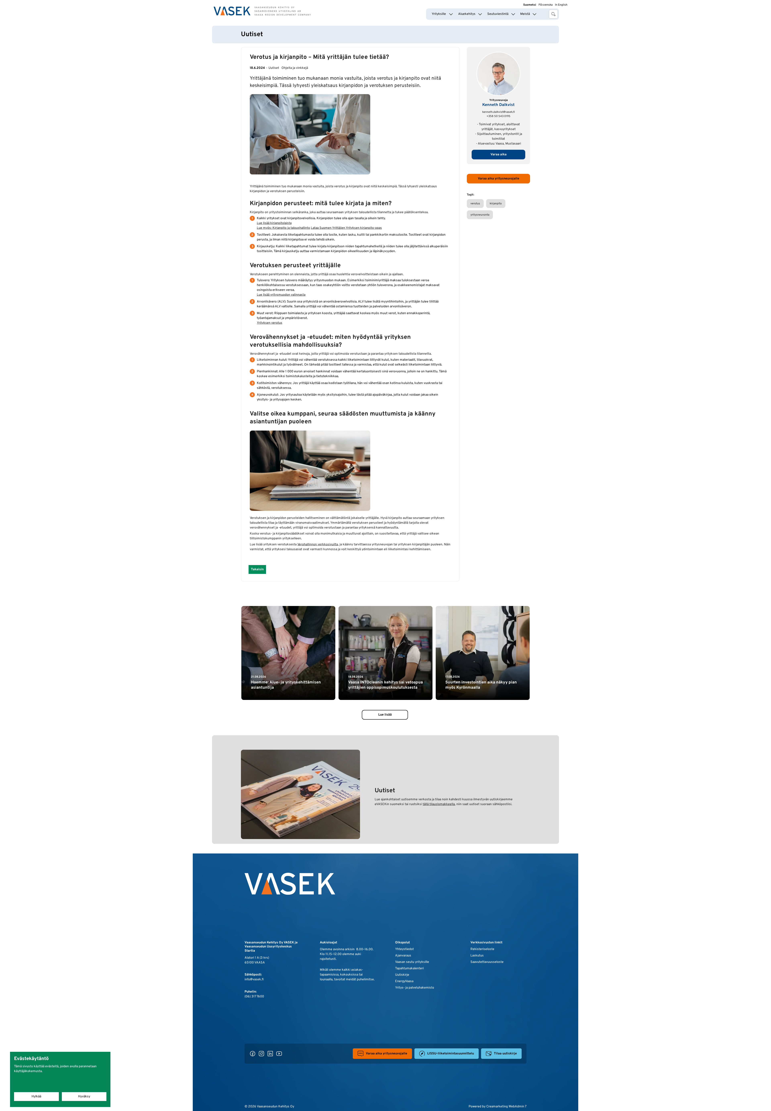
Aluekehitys (466, 14)
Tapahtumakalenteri (409, 968)
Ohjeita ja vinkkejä (294, 68)
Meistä (525, 14)
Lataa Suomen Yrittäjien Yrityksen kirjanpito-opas (346, 228)
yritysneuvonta (479, 215)
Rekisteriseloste (482, 949)
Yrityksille (439, 14)
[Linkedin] (270, 1053)
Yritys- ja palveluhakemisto (414, 988)
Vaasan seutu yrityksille (412, 962)
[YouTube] (279, 1053)
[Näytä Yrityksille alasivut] (451, 14)
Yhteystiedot (404, 949)
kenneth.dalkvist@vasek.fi (498, 112)
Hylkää (36, 1097)
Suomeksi (529, 5)
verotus (475, 203)
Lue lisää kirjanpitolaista (274, 223)
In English (561, 5)
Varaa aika (499, 155)
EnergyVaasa (404, 981)
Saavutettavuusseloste (487, 962)
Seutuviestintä (497, 14)
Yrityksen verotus (269, 323)
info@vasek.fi (254, 980)
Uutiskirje (402, 975)
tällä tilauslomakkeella (439, 804)
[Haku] (553, 14)
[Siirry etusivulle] (262, 11)
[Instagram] (261, 1053)
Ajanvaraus (403, 956)
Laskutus (477, 956)
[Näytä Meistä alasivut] (534, 14)
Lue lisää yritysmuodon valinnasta (281, 295)
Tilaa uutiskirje (505, 1054)
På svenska (545, 5)
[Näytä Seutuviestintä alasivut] (513, 14)
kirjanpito (496, 203)
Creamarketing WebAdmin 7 (506, 1107)
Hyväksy (84, 1097)
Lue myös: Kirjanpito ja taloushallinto (283, 228)
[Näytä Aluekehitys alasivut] (480, 14)
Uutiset (273, 68)
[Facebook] (252, 1053)
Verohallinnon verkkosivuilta (317, 545)
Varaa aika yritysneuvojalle (498, 179)
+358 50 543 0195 (498, 116)
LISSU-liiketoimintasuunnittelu (450, 1054)
